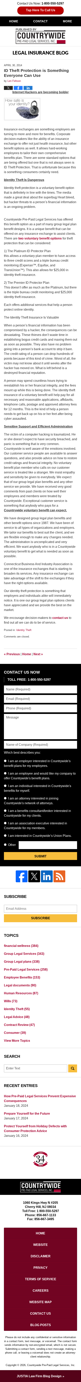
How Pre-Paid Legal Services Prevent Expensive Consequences (40, 1098)
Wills (10, 1001)
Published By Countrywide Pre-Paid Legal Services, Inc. (40, 36)
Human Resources (21, 993)
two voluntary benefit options (40, 238)
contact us (60, 617)
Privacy (40, 1267)
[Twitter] (34, 876)
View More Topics (17, 1040)
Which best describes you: (22, 752)
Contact (40, 21)
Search (72, 1068)
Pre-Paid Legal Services (26, 969)
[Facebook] (21, 876)
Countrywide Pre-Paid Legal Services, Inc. (51, 1365)
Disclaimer (41, 1256)
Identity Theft (23, 630)
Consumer (15, 1032)
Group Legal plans (22, 961)
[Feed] (59, 876)
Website (40, 1244)
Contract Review (19, 1025)
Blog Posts (40, 1325)
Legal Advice (16, 1017)
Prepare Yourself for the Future (27, 1113)
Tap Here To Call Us (40, 10)
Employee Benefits (22, 977)
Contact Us (40, 1313)
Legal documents (20, 985)
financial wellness (21, 945)
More (67, 21)
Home (13, 21)
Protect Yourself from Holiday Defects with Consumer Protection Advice (35, 1129)
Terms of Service (40, 1279)
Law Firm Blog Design (39, 1376)
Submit (40, 856)
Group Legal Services (24, 953)
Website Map (40, 1302)
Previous (12, 654)
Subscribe (40, 918)
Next (38, 654)
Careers (41, 1290)
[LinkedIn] (46, 876)
